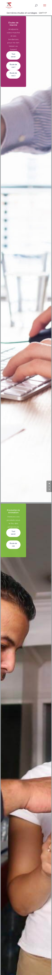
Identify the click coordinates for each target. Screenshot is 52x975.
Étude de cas (13, 544)
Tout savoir (13, 55)
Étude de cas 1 (13, 66)
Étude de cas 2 (13, 74)
